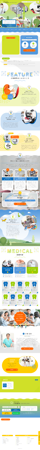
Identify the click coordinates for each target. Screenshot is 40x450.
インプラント (29, 442)
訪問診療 (17, 437)
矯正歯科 (29, 437)
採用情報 (4, 442)
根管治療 (17, 439)
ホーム (4, 437)
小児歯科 (17, 444)
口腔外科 (17, 442)
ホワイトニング (30, 439)
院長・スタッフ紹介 (6, 439)
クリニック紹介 (5, 438)
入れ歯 (28, 443)
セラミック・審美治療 (31, 438)
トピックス (4, 443)
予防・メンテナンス (19, 443)
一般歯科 (17, 438)
